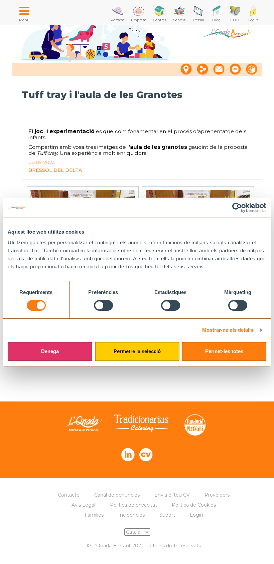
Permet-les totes (224, 351)
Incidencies (131, 515)
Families (94, 515)
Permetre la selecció (137, 351)
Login (196, 515)
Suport (167, 515)
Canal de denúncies (117, 495)
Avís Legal (83, 505)
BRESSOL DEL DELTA (55, 170)
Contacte (69, 495)
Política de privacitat (133, 505)
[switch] (103, 305)
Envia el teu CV (172, 495)
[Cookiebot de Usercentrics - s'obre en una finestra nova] (237, 208)
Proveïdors (217, 495)
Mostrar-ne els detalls (227, 330)
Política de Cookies (194, 505)
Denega (50, 351)
